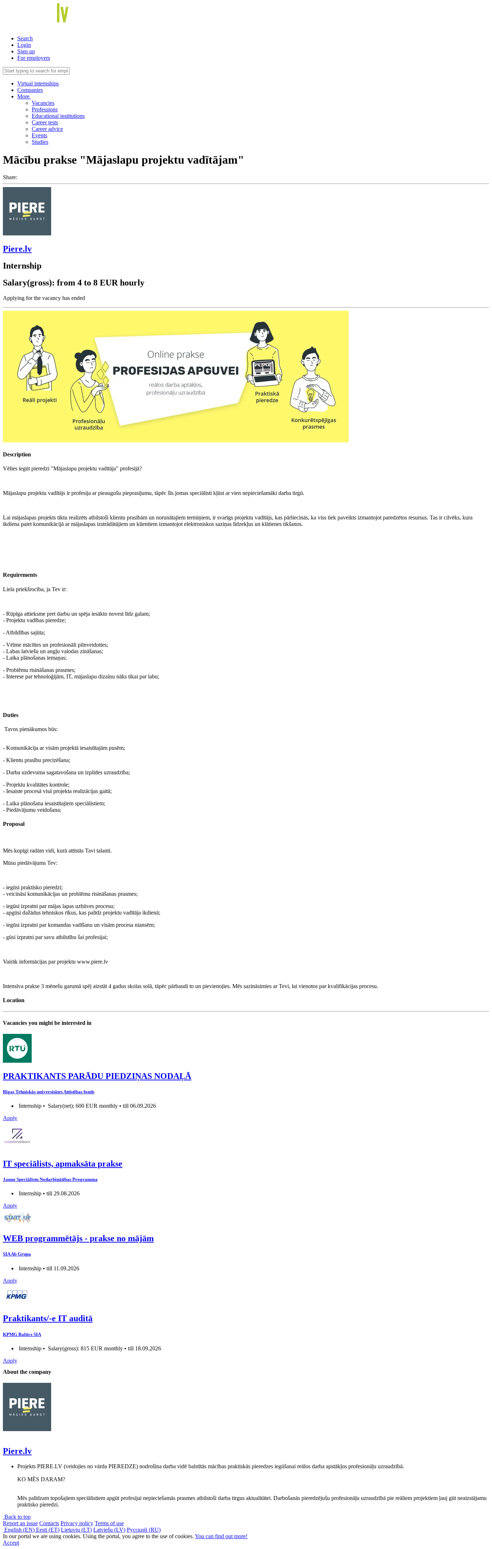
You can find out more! (221, 1536)
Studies (40, 142)
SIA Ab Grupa (17, 1254)
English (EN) (19, 1530)
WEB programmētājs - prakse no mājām (78, 1238)
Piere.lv (17, 248)
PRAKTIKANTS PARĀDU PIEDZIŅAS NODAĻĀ (97, 1076)
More (24, 96)
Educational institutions (58, 116)
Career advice (47, 129)
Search (25, 38)
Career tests (45, 122)
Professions (45, 109)
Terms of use (109, 1523)
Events (39, 135)
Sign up (26, 51)
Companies (30, 90)
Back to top (17, 1517)
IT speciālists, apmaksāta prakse (62, 1163)
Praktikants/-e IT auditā (48, 1318)
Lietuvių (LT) (76, 1530)
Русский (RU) (144, 1530)
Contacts (49, 1523)
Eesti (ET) (47, 1530)
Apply (10, 1118)
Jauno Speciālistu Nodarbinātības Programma (50, 1179)
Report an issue (20, 1523)
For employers (33, 58)
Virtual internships (38, 83)
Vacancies (43, 103)
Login (24, 45)
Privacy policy (77, 1523)
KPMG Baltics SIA (22, 1334)
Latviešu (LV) (109, 1530)
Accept (11, 1543)
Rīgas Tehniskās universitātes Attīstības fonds (48, 1091)
